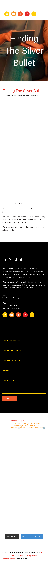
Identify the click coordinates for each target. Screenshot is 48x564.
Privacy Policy (31, 556)
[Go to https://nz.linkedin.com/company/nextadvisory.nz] (6, 14)
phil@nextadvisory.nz (11, 309)
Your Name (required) (11, 341)
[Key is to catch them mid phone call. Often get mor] (24, 495)
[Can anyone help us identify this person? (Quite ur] (24, 520)
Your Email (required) (11, 351)
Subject (5, 370)
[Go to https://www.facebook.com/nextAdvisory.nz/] (20, 14)
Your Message (8, 380)
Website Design (8, 559)
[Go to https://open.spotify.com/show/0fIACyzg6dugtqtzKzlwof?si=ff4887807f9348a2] (33, 14)
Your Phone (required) (12, 360)
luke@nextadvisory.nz (12, 298)
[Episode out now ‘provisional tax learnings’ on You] (24, 444)
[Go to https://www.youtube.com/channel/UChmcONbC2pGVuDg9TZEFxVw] (13, 14)
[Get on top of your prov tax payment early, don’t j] (24, 469)
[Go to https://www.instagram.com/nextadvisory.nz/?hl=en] (27, 14)
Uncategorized (10, 95)
